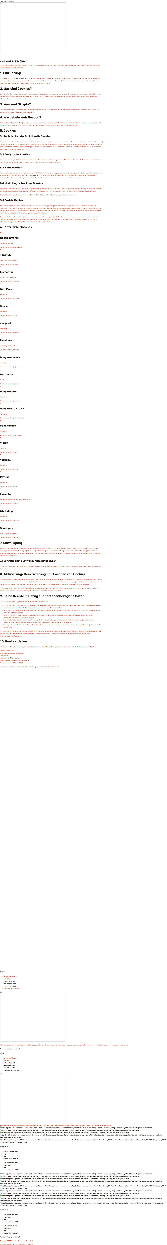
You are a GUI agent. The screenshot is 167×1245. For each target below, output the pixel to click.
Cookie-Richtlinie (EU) (10, 1159)
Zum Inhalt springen (7, 1)
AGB (4, 1156)
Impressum (7, 1154)
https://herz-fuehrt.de (18, 78)
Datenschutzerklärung (10, 1151)
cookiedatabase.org (29, 667)
